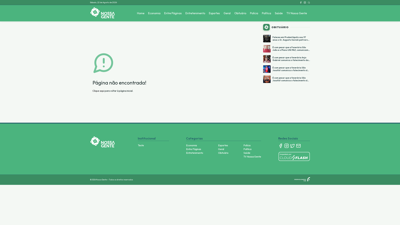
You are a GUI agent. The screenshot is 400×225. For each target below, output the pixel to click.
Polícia (254, 13)
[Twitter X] (292, 145)
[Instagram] (305, 2)
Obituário (240, 13)
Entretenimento (195, 13)
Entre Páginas (173, 13)
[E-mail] (298, 145)
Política (266, 13)
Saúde (279, 13)
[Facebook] (301, 2)
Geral (227, 13)
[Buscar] (309, 2)
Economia (154, 13)
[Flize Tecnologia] (302, 179)
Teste (141, 145)
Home (140, 13)
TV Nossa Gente (296, 13)
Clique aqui (98, 90)
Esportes (214, 13)
